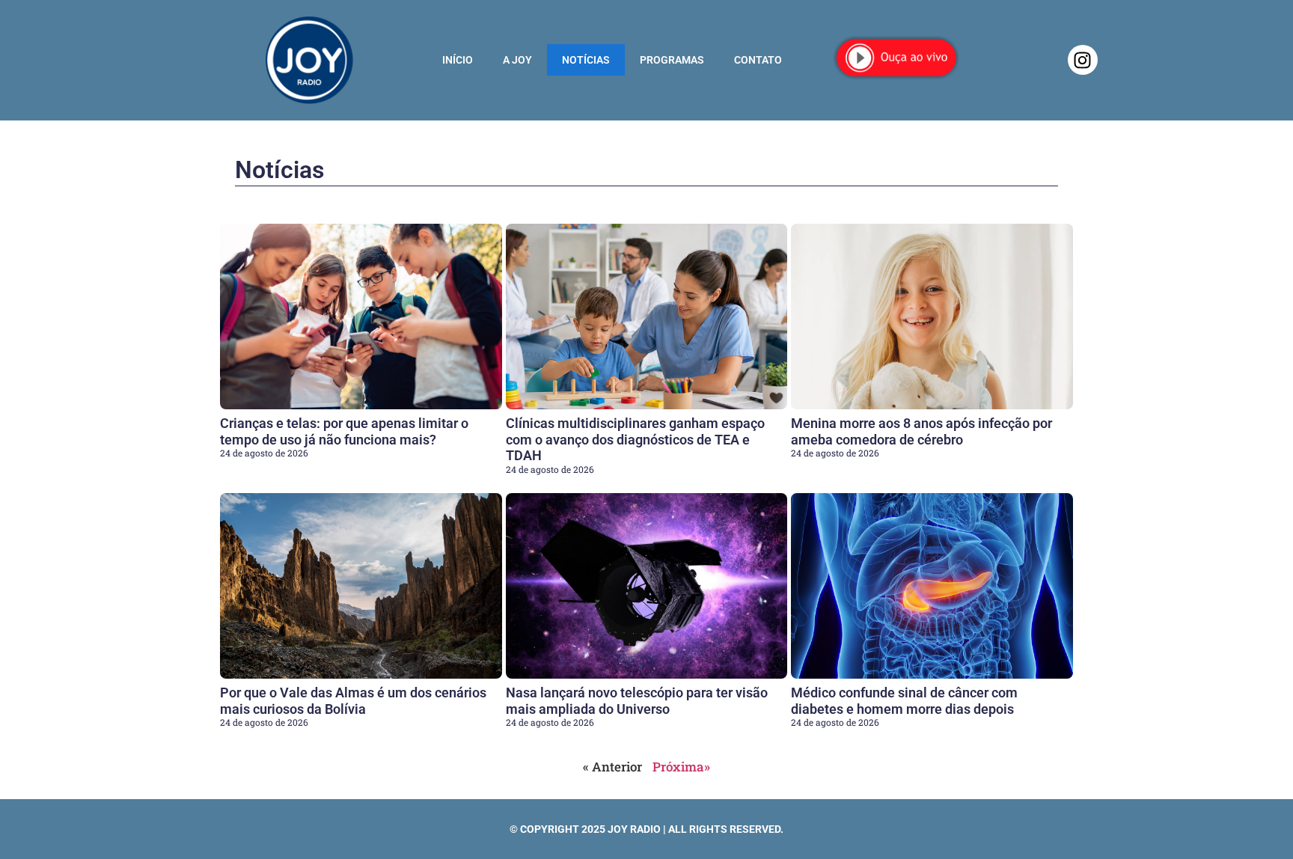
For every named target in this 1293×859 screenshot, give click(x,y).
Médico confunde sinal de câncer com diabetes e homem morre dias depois (904, 701)
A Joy (517, 60)
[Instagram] (1083, 60)
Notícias (586, 60)
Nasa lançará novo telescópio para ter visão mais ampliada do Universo (637, 701)
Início (457, 60)
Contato (758, 60)
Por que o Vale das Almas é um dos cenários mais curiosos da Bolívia (353, 701)
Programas (672, 60)
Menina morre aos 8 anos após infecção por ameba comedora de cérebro (921, 431)
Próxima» (681, 766)
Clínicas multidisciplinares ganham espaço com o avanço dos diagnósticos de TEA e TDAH (635, 439)
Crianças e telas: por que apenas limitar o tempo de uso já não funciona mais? (344, 431)
